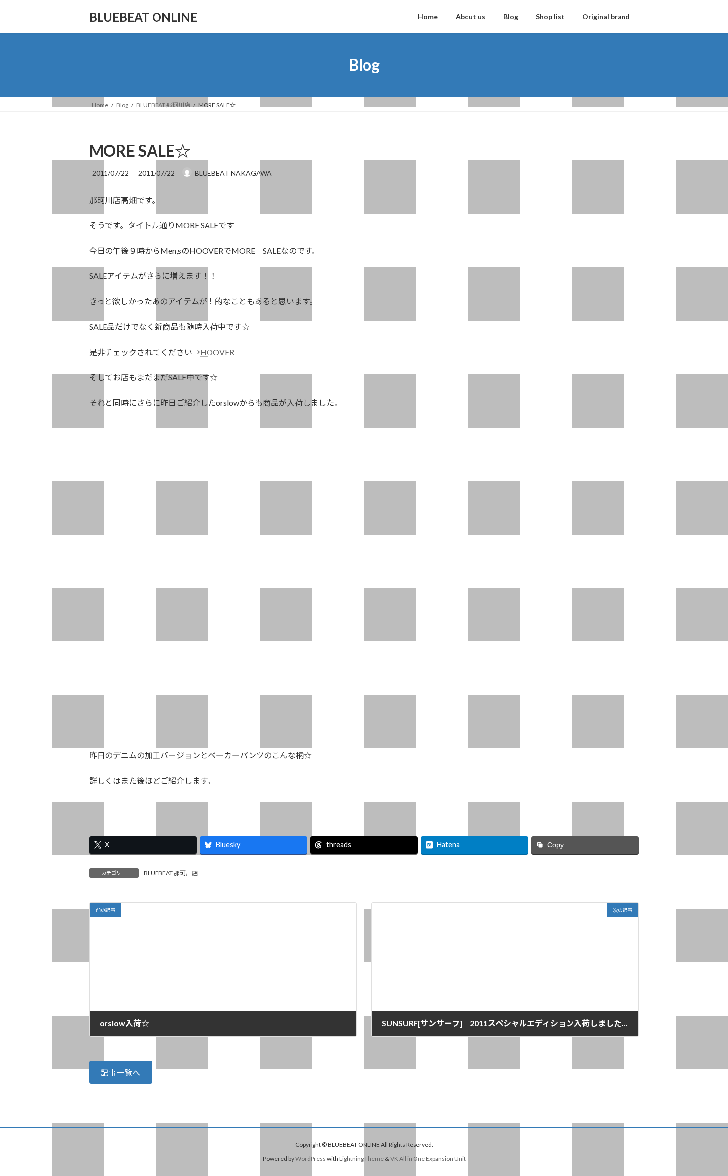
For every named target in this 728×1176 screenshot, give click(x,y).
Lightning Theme (361, 1159)
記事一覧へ (120, 1072)
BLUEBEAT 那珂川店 (171, 873)
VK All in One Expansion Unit (428, 1159)
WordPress (310, 1159)
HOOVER (217, 352)
